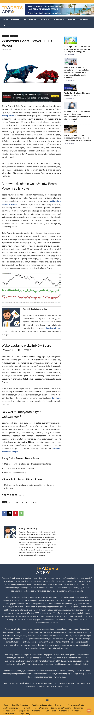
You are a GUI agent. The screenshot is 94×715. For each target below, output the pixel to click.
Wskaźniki (5, 36)
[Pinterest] (15, 513)
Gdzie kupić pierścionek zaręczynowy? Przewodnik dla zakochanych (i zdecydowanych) (77, 137)
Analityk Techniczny (28, 528)
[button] (5, 25)
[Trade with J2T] (31, 97)
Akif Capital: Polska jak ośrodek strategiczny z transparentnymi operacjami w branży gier (77, 49)
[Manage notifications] (89, 711)
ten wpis (56, 398)
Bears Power (26, 503)
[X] (9, 513)
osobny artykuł (8, 115)
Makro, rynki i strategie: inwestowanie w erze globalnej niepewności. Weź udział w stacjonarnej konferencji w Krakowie (76, 72)
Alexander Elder (13, 503)
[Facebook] (4, 513)
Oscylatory (14, 36)
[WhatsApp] (21, 513)
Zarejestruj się (53, 328)
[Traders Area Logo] (12, 9)
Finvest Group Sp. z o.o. (69, 683)
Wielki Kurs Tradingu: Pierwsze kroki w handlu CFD (77, 94)
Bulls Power (37, 503)
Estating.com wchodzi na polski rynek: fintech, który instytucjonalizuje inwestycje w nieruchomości (77, 115)
